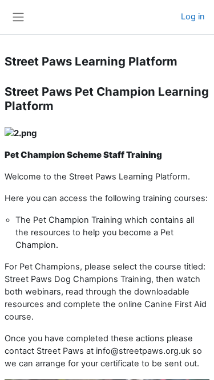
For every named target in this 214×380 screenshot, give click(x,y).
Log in (193, 16)
